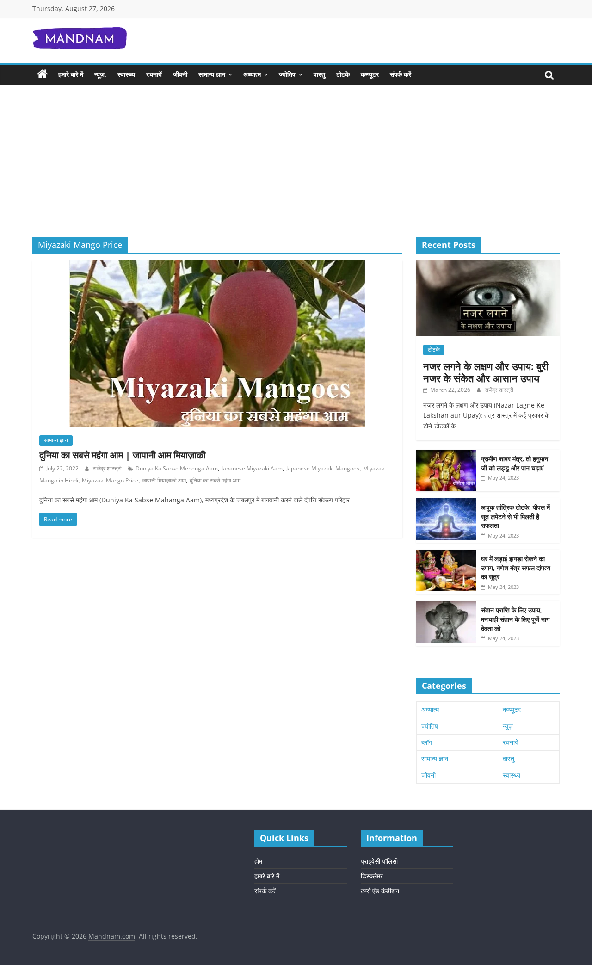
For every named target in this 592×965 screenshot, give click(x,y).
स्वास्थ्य (126, 74)
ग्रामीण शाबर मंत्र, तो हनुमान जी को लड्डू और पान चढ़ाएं (514, 463)
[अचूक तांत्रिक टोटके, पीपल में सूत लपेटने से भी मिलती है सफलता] (446, 503)
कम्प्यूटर (370, 74)
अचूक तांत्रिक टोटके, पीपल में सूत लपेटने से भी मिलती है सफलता (515, 516)
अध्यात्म (252, 74)
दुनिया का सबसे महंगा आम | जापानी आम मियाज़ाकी (122, 455)
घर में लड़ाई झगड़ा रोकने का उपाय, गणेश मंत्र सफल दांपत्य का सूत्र (515, 567)
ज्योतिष (287, 74)
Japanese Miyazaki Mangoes (322, 468)
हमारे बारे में (70, 74)
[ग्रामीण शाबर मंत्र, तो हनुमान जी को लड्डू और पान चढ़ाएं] (446, 454)
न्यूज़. (100, 74)
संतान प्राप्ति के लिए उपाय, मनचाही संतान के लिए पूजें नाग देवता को (515, 619)
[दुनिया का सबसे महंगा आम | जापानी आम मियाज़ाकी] (217, 266)
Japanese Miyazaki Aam (252, 468)
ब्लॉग (426, 742)
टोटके (343, 74)
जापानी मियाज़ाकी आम (164, 480)
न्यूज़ (508, 726)
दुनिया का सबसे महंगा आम (215, 480)
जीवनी (180, 74)
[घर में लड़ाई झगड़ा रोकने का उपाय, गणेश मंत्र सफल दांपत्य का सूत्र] (446, 554)
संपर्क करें (400, 74)
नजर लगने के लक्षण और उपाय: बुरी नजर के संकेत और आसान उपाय (486, 372)
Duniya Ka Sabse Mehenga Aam (177, 468)
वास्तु (319, 74)
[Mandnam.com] (42, 74)
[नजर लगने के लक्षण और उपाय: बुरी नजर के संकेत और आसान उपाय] (488, 265)
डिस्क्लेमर (372, 876)
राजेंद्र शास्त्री (108, 468)
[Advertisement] (296, 168)
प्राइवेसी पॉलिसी (379, 861)
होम (258, 861)
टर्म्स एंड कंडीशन (380, 890)
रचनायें (154, 74)
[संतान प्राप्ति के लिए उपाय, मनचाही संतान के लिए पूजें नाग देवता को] (446, 605)
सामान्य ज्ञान (211, 74)
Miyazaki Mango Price (110, 480)
